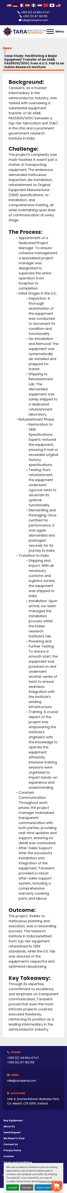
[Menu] (50, 31)
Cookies (9, 1156)
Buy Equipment (13, 1120)
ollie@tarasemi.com (35, 20)
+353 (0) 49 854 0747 (35, 12)
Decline (26, 1187)
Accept (12, 1187)
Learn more (44, 1187)
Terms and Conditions (18, 1162)
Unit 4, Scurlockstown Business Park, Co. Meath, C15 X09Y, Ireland (33, 1101)
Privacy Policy (12, 1150)
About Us (9, 1126)
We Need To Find (14, 1138)
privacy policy (47, 1181)
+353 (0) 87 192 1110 (35, 16)
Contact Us (11, 1144)
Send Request (12, 1132)
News (7, 48)
